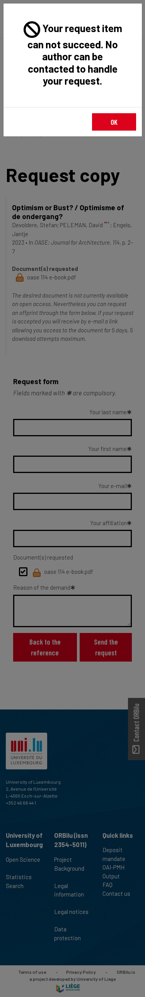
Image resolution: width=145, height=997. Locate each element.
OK (114, 121)
